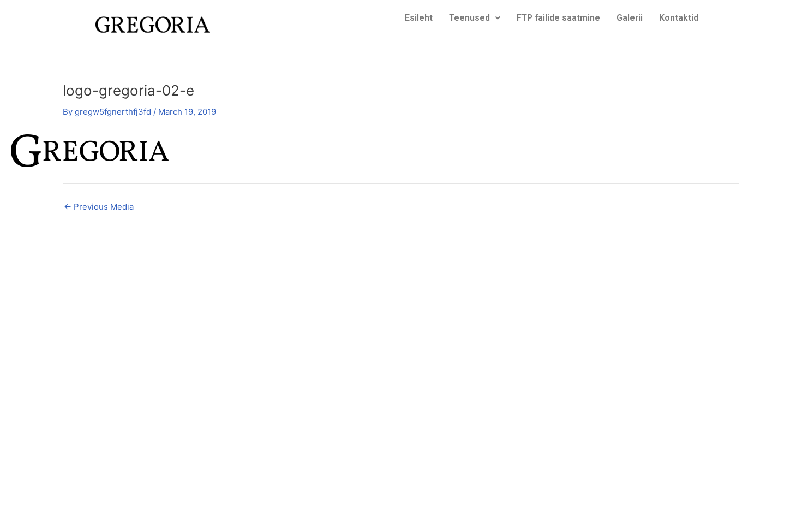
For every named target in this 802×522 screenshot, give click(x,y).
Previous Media (99, 207)
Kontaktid (678, 18)
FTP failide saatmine (558, 18)
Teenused (469, 18)
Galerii (630, 18)
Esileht (419, 18)
